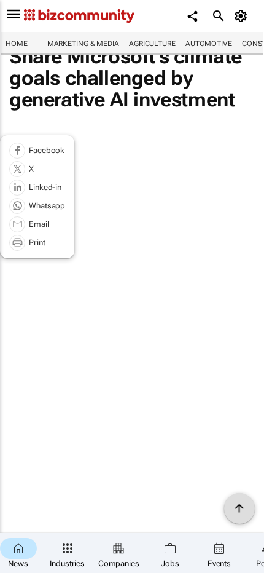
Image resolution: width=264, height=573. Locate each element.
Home (17, 43)
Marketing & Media (83, 43)
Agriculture (152, 43)
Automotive (208, 43)
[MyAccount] (242, 16)
